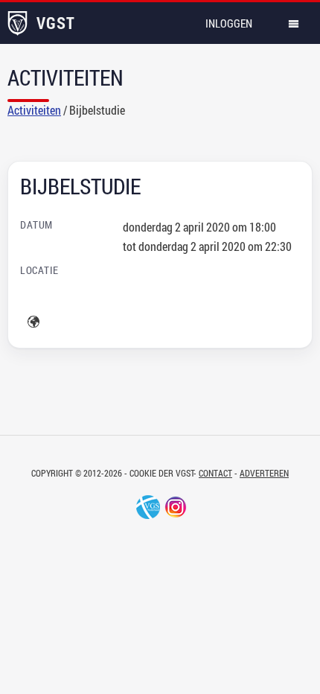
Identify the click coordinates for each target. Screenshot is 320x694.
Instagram (176, 507)
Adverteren (264, 473)
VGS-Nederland (148, 507)
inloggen (228, 23)
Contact (215, 473)
